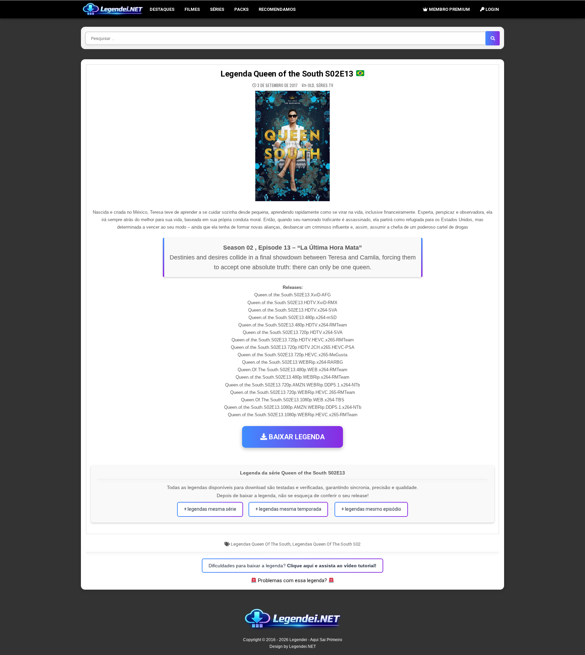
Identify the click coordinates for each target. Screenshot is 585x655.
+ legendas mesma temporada (288, 509)
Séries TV (324, 85)
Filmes (192, 9)
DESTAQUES (162, 9)
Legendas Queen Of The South (260, 544)
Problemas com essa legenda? (292, 580)
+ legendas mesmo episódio (371, 509)
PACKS (241, 9)
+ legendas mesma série (210, 509)
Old (311, 85)
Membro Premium (449, 9)
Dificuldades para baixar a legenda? (292, 565)
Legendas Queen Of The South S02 (326, 544)
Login (491, 9)
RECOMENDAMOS (277, 9)
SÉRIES (217, 9)
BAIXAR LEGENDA (296, 437)
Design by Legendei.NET (292, 646)
